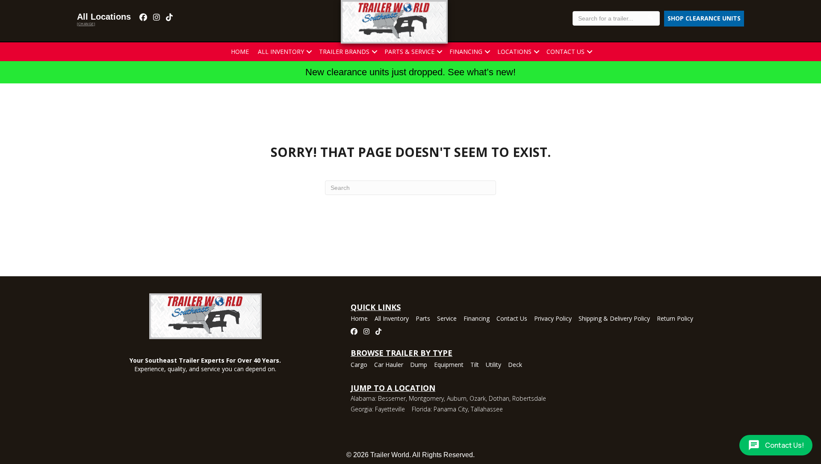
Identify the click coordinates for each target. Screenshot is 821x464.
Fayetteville (390, 409)
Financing (465, 51)
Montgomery (426, 398)
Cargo (359, 365)
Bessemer (392, 398)
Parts (423, 319)
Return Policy (675, 319)
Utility (493, 365)
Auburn (457, 398)
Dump (418, 365)
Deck (515, 365)
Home (240, 51)
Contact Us (565, 51)
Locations (514, 51)
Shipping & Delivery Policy (614, 319)
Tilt (474, 365)
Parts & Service (409, 51)
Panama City (451, 409)
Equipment (449, 365)
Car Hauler (388, 365)
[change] (86, 24)
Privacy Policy (553, 319)
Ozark (478, 398)
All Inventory (281, 51)
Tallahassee (487, 409)
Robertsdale (529, 398)
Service (447, 319)
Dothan (499, 398)
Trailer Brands (344, 51)
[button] (309, 51)
